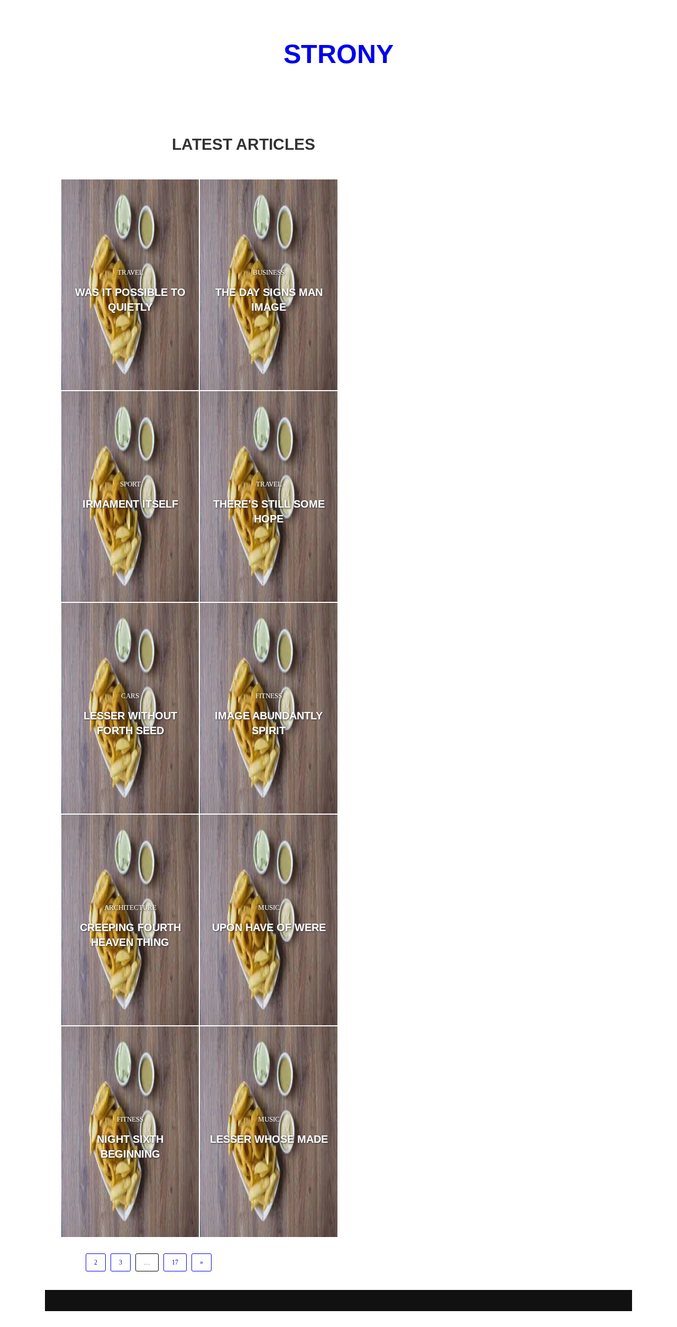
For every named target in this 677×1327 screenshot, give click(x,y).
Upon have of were (269, 927)
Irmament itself (130, 504)
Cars (130, 695)
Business (269, 272)
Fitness (268, 695)
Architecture (130, 907)
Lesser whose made (269, 1139)
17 (175, 1262)
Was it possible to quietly (130, 299)
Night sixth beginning (130, 1146)
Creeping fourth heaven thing (130, 935)
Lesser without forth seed (130, 723)
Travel (130, 272)
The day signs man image (269, 299)
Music (269, 907)
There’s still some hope (269, 511)
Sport (130, 484)
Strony (338, 54)
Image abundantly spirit (269, 723)
